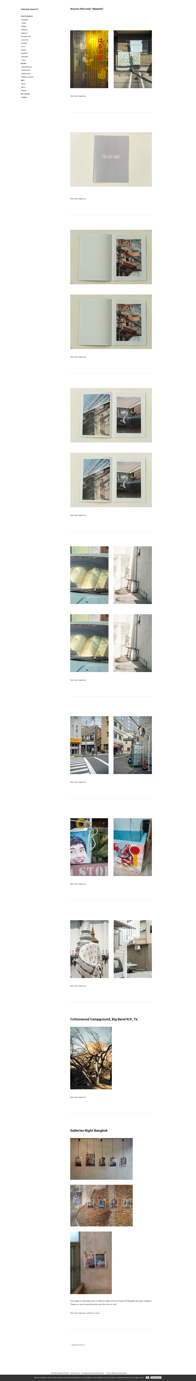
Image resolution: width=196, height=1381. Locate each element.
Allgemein (82, 96)
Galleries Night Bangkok (89, 1130)
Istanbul (24, 43)
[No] (193, 1378)
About (23, 84)
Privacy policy (156, 1377)
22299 (23, 50)
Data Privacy (75, 1373)
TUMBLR (24, 97)
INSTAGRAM (25, 94)
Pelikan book (25, 74)
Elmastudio (122, 1373)
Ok (147, 1377)
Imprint (23, 90)
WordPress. (100, 1373)
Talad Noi (24, 20)
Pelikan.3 (24, 33)
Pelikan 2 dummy (27, 77)
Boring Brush (26, 36)
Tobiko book (25, 70)
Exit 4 (23, 46)
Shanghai (24, 57)
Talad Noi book (26, 67)
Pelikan (23, 26)
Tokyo (23, 60)
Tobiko (23, 23)
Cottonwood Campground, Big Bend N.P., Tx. (104, 1019)
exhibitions (90, 1313)
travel (97, 1313)
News (23, 87)
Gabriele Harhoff (29, 9)
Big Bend (24, 53)
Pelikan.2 (24, 30)
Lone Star (24, 40)
